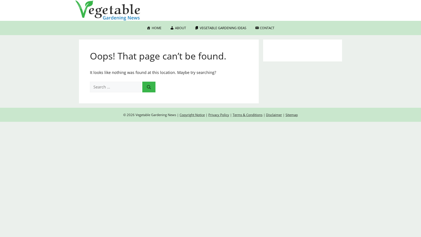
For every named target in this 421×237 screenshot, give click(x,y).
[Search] (148, 87)
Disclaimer (274, 115)
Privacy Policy (218, 115)
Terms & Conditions (247, 115)
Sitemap (291, 115)
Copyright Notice (192, 115)
